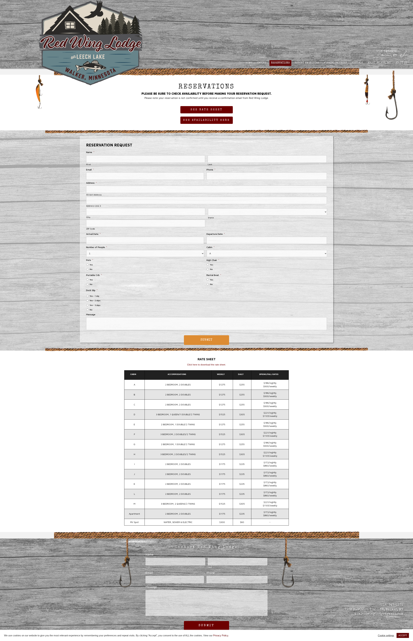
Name (90, 152)
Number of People (96, 247)
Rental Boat (213, 275)
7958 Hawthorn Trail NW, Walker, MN (373, 609)
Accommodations (177, 374)
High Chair (212, 260)
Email (90, 169)
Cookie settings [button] (386, 635)
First (88, 164)
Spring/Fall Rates (268, 374)
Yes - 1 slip (94, 296)
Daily (241, 374)
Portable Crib (94, 275)
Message (90, 314)
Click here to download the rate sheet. (206, 364)
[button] (206, 109)
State (211, 218)
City (88, 217)
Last (210, 164)
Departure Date (215, 234)
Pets (89, 260)
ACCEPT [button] (402, 635)
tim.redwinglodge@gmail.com (379, 614)
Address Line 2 (93, 206)
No (91, 269)
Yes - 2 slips (95, 300)
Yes (91, 264)
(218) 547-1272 (386, 51)
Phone (210, 169)
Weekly (221, 374)
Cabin (210, 247)
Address (91, 182)
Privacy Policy (220, 635)
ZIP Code (90, 229)
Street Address (94, 195)
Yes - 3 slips (95, 305)
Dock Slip (92, 290)
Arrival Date (93, 234)
